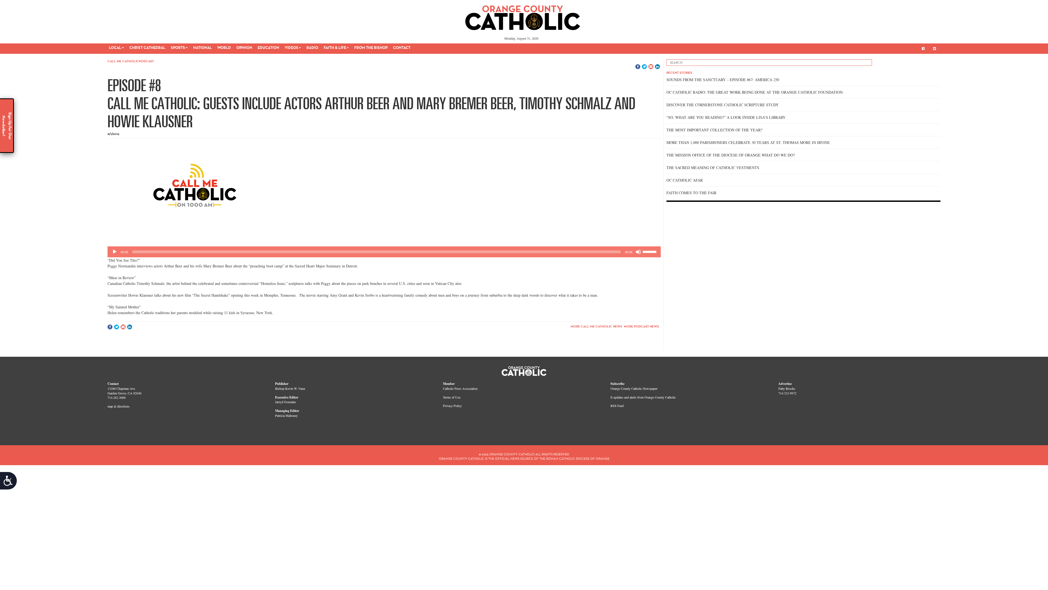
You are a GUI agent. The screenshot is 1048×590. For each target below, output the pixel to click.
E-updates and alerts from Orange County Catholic (643, 397)
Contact (401, 47)
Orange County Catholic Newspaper (634, 388)
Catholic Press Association (460, 388)
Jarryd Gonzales (285, 402)
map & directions (119, 406)
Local (115, 47)
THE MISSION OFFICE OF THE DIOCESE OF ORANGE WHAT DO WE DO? (730, 155)
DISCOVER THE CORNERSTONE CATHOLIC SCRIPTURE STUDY (722, 104)
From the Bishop (371, 47)
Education (268, 47)
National (202, 47)
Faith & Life (335, 47)
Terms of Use (451, 397)
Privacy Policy (452, 405)
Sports (178, 47)
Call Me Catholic (123, 61)
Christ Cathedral (147, 47)
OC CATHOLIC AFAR (684, 180)
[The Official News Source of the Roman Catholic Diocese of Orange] (523, 16)
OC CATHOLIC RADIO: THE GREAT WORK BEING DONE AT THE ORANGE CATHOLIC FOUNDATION (754, 92)
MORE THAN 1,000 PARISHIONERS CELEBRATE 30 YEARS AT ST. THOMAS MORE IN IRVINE (748, 142)
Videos (291, 47)
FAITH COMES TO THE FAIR (691, 192)
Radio (312, 47)
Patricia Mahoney (286, 415)
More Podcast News (641, 326)
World (224, 47)
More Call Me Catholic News (596, 326)
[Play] (114, 252)
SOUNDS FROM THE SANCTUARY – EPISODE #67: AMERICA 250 (722, 79)
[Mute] (638, 252)
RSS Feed (617, 405)
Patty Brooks (786, 388)
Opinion (244, 47)
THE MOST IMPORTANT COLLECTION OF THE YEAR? (714, 129)
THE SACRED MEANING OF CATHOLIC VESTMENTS (712, 167)
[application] (384, 251)
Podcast (146, 61)
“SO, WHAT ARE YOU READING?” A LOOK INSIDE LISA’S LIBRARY (725, 117)
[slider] (650, 251)
